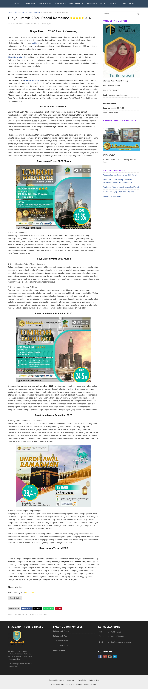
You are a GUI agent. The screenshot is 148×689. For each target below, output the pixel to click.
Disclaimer (70, 680)
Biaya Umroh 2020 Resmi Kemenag (27, 12)
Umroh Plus (60, 4)
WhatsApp (49, 608)
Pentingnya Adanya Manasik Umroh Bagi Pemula (121, 187)
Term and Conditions (56, 680)
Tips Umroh (91, 4)
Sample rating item (16, 592)
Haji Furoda (128, 4)
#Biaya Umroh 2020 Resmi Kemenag (31, 614)
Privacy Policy (81, 680)
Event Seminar (76, 4)
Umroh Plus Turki (61, 641)
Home (16, 4)
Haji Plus (114, 4)
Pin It (59, 608)
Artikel (103, 4)
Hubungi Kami (94, 680)
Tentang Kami (29, 4)
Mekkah (35, 43)
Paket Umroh (45, 4)
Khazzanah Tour (59, 684)
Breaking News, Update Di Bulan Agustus (118, 192)
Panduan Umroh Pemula (112, 197)
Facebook (27, 608)
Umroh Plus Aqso (61, 645)
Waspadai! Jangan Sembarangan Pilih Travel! (120, 175)
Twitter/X (38, 608)
